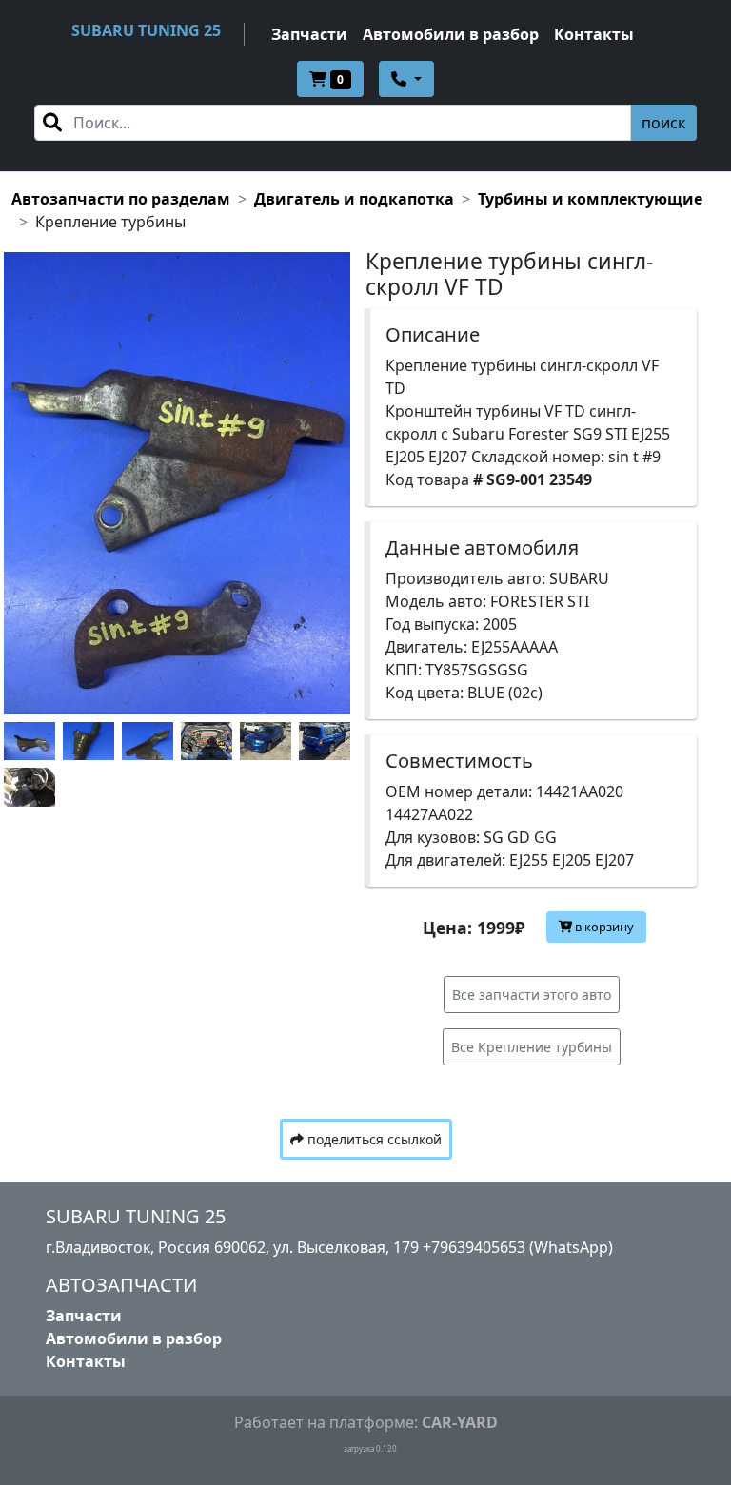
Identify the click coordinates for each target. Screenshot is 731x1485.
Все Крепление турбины (531, 1047)
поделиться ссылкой (373, 1139)
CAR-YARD (460, 1422)
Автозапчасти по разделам (120, 198)
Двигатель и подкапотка (354, 198)
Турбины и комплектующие (590, 198)
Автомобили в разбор (451, 34)
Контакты (594, 34)
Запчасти (309, 34)
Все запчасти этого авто (531, 995)
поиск (663, 122)
